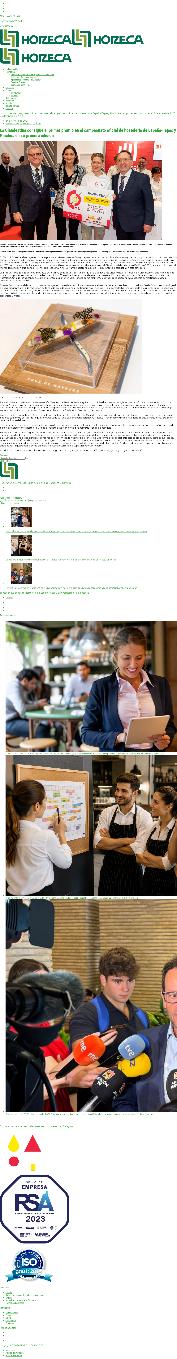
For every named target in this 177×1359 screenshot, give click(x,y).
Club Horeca (11, 98)
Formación (10, 72)
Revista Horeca (12, 106)
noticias (36, 123)
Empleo (9, 1297)
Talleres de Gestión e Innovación (25, 77)
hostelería (26, 123)
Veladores (10, 100)
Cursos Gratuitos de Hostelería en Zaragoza (24, 1295)
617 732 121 (18, 21)
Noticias (9, 103)
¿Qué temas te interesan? (14, 500)
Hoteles (14, 95)
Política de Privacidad (15, 1353)
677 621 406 (14, 16)
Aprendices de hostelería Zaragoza (26, 79)
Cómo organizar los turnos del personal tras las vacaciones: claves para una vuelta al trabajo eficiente (94, 898)
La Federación (12, 69)
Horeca (148, 113)
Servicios (10, 87)
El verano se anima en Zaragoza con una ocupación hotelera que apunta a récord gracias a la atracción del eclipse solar (102, 1114)
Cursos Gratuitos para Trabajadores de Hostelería (32, 74)
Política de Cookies (14, 1355)
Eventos (9, 90)
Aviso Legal (10, 1350)
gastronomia (12, 123)
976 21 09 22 (7, 26)
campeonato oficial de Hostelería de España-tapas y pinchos (33, 592)
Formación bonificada (20, 85)
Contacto (9, 108)
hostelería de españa (77, 592)
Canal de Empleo (18, 82)
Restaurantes (16, 93)
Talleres (9, 1292)
